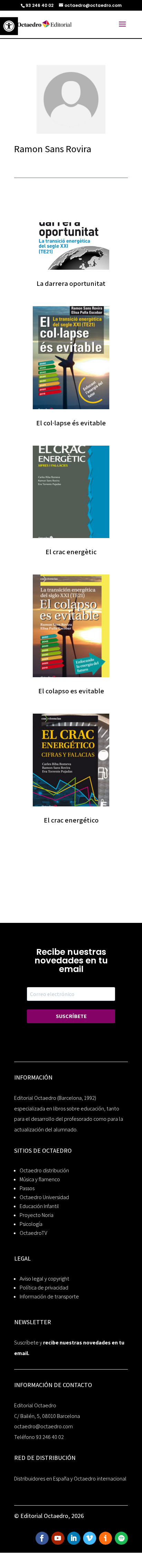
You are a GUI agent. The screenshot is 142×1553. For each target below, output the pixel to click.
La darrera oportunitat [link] (71, 283)
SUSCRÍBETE (71, 1016)
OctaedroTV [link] (33, 1233)
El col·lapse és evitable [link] (71, 422)
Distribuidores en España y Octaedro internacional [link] (70, 1478)
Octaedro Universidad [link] (44, 1197)
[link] (9, 26)
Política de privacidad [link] (44, 1287)
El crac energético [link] (71, 820)
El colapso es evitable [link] (71, 690)
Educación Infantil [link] (39, 1206)
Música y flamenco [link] (40, 1179)
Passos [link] (27, 1188)
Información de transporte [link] (49, 1296)
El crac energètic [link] (71, 551)
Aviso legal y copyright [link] (44, 1278)
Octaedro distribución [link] (44, 1170)
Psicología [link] (31, 1224)
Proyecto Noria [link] (36, 1215)
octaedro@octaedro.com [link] (43, 1426)
